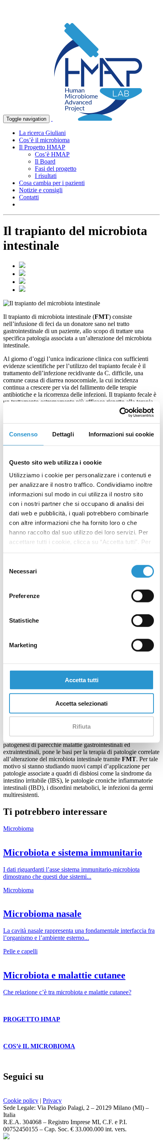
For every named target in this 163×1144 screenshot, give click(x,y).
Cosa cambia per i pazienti (52, 182)
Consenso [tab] (23, 434)
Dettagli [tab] (63, 434)
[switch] (142, 596)
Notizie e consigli (41, 190)
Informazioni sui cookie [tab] (121, 434)
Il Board (45, 161)
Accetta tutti (82, 680)
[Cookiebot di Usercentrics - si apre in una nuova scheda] (119, 412)
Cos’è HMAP (52, 154)
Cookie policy (20, 1100)
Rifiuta (81, 726)
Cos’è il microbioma (44, 140)
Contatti (29, 197)
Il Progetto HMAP (42, 147)
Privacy (52, 1100)
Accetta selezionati (81, 703)
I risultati (46, 175)
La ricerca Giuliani (42, 132)
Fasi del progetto (55, 168)
